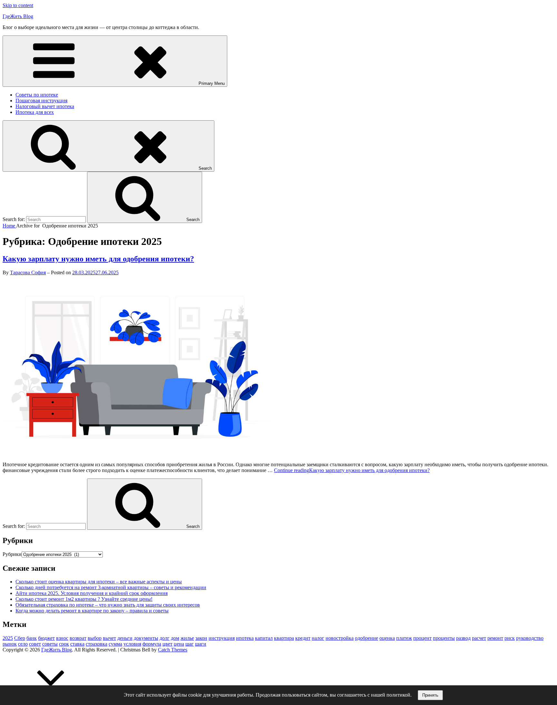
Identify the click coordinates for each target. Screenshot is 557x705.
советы (50, 644)
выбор (95, 638)
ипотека (245, 638)
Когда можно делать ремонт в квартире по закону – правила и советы (92, 610)
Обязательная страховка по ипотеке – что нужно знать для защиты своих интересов (107, 605)
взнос (62, 638)
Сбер (19, 638)
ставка (77, 644)
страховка (96, 644)
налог (318, 638)
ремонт (495, 638)
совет (35, 644)
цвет (167, 644)
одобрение (366, 638)
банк (31, 638)
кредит (302, 638)
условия (132, 644)
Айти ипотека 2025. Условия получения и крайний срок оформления (91, 593)
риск (509, 638)
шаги (200, 644)
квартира (284, 638)
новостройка (340, 638)
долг (165, 638)
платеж (404, 638)
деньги (124, 638)
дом (175, 638)
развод (463, 638)
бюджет (46, 638)
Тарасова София (28, 272)
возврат (78, 638)
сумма (115, 644)
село (23, 644)
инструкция (222, 638)
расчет (479, 638)
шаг (189, 644)
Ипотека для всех (34, 112)
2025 (8, 638)
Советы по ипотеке (36, 94)
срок (64, 644)
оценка (387, 638)
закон (201, 638)
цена (179, 644)
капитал (264, 638)
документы (146, 638)
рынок (10, 644)
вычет (109, 638)
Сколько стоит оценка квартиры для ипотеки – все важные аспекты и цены (98, 581)
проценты (444, 638)
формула (151, 644)
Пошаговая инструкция (41, 100)
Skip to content (18, 5)
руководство (529, 638)
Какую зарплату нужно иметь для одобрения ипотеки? (98, 259)
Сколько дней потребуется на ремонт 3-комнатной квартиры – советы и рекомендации (110, 587)
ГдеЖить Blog (18, 16)
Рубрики (12, 554)
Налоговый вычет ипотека (44, 106)
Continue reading (352, 470)
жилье (187, 638)
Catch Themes (172, 649)
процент (422, 638)
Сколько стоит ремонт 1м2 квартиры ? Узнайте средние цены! (83, 599)
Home (9, 225)
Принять (430, 695)
